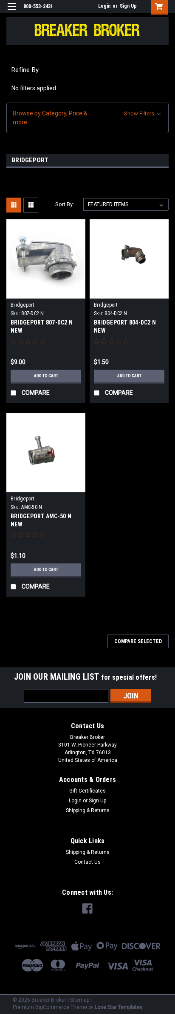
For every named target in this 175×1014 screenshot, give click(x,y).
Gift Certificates (87, 791)
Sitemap (79, 1000)
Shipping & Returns (88, 810)
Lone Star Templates (119, 1007)
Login (104, 6)
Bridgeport (22, 305)
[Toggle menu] (11, 11)
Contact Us (87, 862)
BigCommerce (52, 1007)
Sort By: (64, 204)
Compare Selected (138, 641)
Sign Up (128, 6)
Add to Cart (46, 375)
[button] (87, 118)
